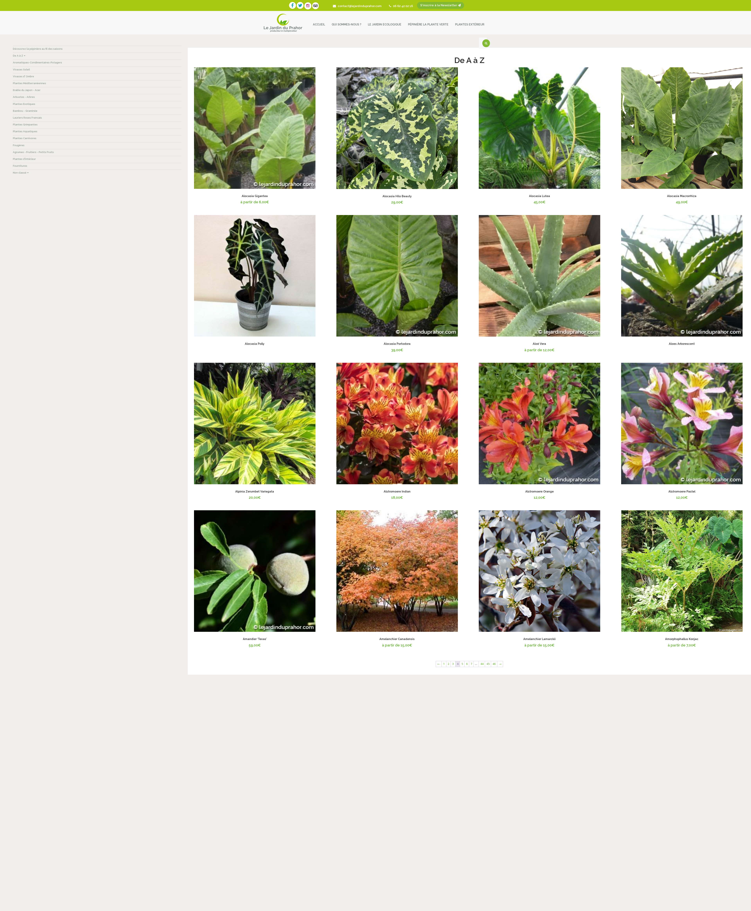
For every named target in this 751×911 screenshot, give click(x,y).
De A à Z (18, 55)
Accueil (319, 24)
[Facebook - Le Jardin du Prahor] (293, 6)
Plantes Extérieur (469, 24)
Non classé (19, 172)
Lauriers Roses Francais (27, 117)
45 (488, 664)
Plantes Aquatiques (25, 131)
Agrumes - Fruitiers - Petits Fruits (33, 152)
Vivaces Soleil (21, 69)
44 (481, 664)
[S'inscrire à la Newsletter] (414, 6)
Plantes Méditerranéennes (29, 83)
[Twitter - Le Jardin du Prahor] (300, 6)
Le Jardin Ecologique (384, 24)
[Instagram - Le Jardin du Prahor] (308, 6)
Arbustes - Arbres (24, 96)
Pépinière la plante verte (428, 24)
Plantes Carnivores (24, 138)
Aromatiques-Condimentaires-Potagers (37, 62)
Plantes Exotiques (24, 104)
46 (494, 664)
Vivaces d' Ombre (23, 76)
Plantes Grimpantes (25, 124)
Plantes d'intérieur (24, 159)
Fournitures (20, 165)
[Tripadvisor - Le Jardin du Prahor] (316, 6)
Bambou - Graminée (25, 110)
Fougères (18, 145)
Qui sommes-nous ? (346, 24)
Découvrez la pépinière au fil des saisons (38, 48)
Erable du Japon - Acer (26, 90)
